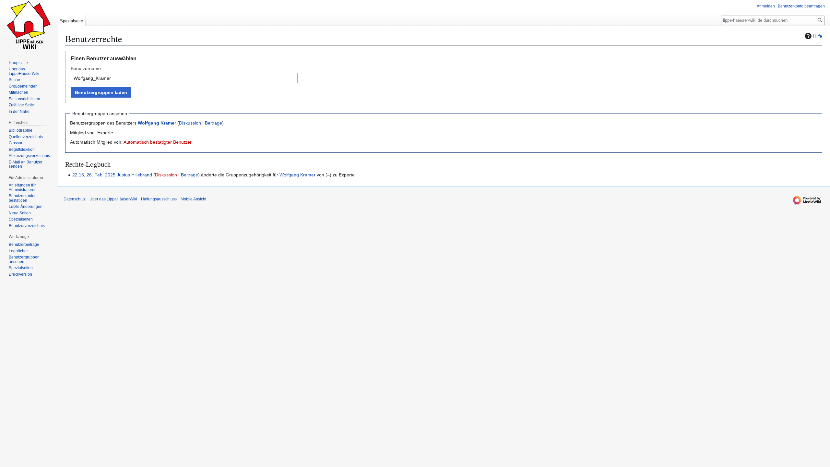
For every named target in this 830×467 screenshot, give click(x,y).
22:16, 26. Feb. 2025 (93, 174)
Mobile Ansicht (193, 199)
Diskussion (190, 123)
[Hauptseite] (28, 26)
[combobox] (184, 78)
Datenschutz (75, 199)
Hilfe (817, 36)
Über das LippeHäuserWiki (113, 199)
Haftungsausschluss (159, 199)
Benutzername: (86, 68)
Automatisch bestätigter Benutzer (158, 142)
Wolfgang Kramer (157, 123)
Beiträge (213, 123)
